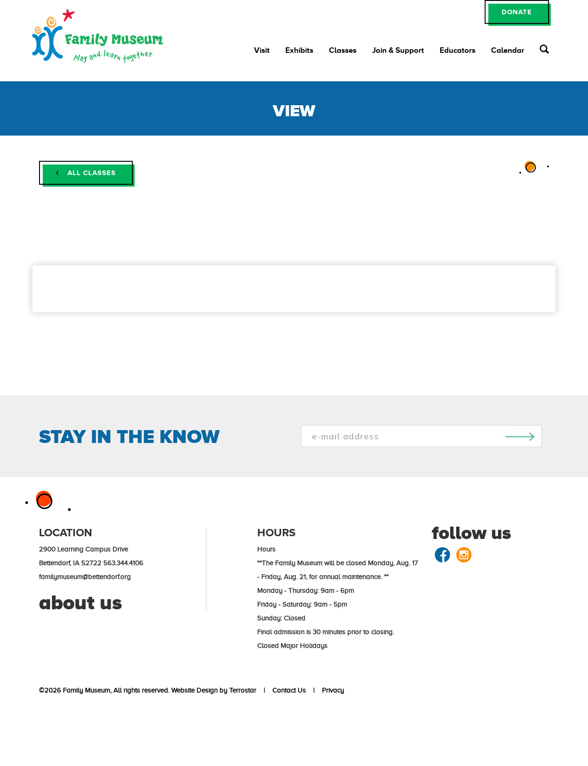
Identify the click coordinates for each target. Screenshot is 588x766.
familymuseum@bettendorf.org (85, 576)
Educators (457, 50)
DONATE (517, 12)
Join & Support (398, 50)
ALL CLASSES (90, 172)
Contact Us (287, 690)
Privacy (331, 690)
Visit (262, 50)
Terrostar (242, 690)
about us (80, 602)
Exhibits (299, 50)
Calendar (507, 50)
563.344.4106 (123, 563)
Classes (342, 50)
